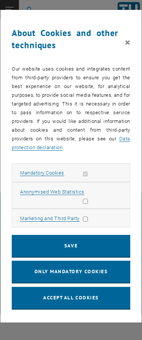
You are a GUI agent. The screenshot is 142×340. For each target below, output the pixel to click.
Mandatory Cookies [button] (42, 173)
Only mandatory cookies (71, 271)
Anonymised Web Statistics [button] (52, 192)
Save (71, 245)
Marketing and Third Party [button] (50, 218)
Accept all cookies (71, 297)
